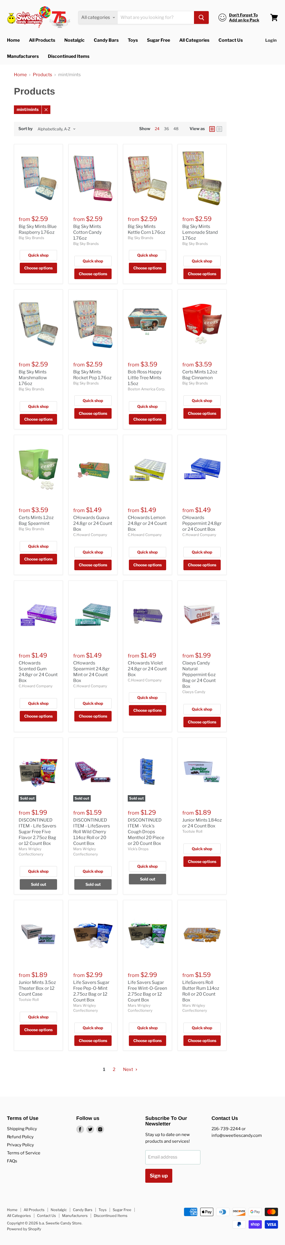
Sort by (25, 129)
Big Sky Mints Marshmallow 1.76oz (33, 377)
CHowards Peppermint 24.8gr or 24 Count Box (202, 523)
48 (175, 128)
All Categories (194, 40)
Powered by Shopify (24, 1229)
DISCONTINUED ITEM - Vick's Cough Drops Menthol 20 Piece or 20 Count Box (146, 831)
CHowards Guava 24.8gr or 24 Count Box (92, 523)
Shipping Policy (22, 1128)
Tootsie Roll (192, 831)
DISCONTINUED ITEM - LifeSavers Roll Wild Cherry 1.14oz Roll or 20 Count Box (91, 831)
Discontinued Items (68, 56)
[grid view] (212, 129)
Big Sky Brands (31, 237)
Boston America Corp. (146, 389)
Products (42, 74)
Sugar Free (158, 40)
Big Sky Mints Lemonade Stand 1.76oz (200, 232)
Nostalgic (74, 40)
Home (13, 40)
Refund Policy (20, 1136)
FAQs (12, 1161)
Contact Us (230, 40)
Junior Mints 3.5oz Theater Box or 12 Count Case (37, 988)
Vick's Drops (138, 849)
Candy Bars (106, 40)
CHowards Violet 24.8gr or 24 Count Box (147, 668)
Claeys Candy (193, 692)
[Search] (201, 17)
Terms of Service (23, 1152)
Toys (133, 40)
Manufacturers (23, 56)
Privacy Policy (20, 1144)
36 (166, 128)
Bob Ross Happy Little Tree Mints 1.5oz (145, 377)
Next (128, 1069)
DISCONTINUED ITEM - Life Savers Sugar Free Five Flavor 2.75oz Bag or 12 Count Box (37, 831)
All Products (42, 40)
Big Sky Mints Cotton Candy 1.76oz (87, 232)
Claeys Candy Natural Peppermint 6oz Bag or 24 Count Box (199, 674)
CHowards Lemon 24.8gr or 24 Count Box (147, 523)
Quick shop (38, 255)
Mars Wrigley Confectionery (85, 1008)
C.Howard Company (90, 534)
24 (157, 128)
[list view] (219, 129)
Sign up (159, 1176)
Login (271, 40)
